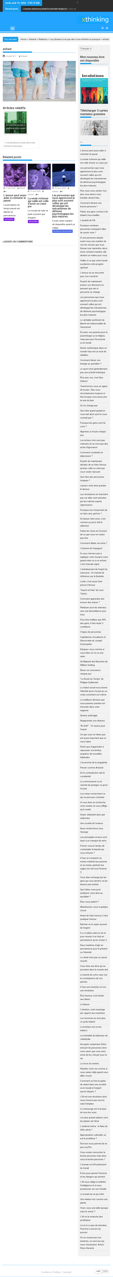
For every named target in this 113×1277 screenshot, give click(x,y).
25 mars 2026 (60, 188)
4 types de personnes (90, 632)
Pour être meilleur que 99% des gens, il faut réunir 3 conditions (93, 623)
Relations (43, 39)
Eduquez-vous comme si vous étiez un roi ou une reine (92, 653)
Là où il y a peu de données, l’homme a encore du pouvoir (93, 1229)
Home (23, 39)
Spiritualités (9, 219)
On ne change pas (89, 405)
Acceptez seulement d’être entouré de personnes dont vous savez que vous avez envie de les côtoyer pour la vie (93, 1051)
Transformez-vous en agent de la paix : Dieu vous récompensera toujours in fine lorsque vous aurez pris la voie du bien (93, 393)
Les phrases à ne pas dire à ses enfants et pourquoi (75, 39)
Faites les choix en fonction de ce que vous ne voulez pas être (93, 534)
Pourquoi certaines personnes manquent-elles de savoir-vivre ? (93, 229)
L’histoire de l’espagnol (91, 548)
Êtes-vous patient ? (89, 901)
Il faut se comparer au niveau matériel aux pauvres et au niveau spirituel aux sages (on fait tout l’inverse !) (93, 865)
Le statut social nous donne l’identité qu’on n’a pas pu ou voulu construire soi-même (93, 691)
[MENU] (12, 28)
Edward (24, 56)
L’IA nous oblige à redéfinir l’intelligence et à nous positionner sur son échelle (93, 1185)
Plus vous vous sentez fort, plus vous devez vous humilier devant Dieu (93, 194)
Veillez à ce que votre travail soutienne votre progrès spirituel (93, 264)
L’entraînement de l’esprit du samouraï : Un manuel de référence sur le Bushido (93, 573)
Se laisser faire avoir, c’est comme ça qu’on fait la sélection (92, 522)
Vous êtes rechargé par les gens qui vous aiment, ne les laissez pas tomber (94, 881)
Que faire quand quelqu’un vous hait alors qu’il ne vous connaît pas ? (93, 414)
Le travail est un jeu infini (92, 1194)
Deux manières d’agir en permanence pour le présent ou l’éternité (93, 949)
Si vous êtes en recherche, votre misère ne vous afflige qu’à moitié (93, 806)
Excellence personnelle (62, 231)
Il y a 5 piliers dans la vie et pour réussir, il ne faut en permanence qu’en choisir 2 (93, 936)
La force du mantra (89, 1063)
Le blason (85, 1004)
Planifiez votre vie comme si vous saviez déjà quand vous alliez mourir (94, 1072)
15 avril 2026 (35, 191)
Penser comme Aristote (91, 767)
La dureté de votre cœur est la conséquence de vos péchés (93, 978)
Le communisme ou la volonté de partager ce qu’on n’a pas (94, 785)
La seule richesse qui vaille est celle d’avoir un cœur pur (50, 9)
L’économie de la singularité (93, 762)
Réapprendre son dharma (92, 720)
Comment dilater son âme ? (93, 543)
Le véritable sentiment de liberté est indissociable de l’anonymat (93, 323)
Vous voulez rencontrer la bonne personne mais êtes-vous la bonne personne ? (93, 1156)
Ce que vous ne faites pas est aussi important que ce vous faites (93, 738)
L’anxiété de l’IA (87, 220)
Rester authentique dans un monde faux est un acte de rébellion (93, 351)
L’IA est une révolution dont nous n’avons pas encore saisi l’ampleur (93, 1100)
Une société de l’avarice (91, 823)
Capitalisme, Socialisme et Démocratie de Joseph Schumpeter (93, 640)
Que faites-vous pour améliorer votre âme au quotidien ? (91, 893)
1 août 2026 (11, 188)
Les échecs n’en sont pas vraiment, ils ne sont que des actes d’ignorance (94, 444)
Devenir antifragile (88, 715)
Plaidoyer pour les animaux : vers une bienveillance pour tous (93, 611)
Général (32, 39)
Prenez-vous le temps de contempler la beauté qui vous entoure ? (92, 849)
